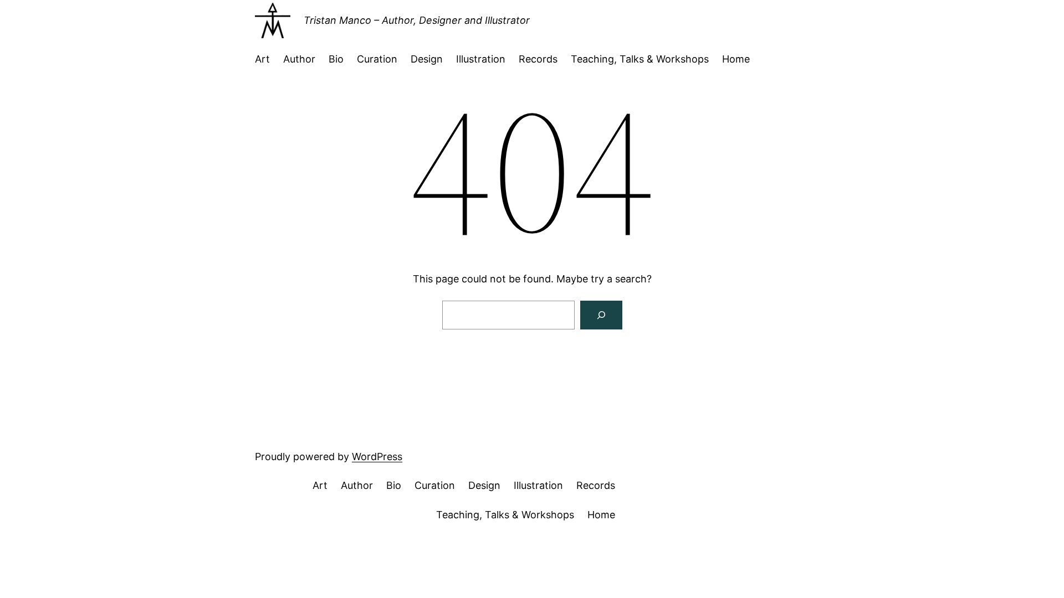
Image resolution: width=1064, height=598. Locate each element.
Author (299, 59)
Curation (377, 59)
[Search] (601, 315)
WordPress (377, 456)
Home (736, 59)
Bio (336, 59)
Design (427, 59)
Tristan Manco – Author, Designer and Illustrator (417, 20)
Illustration (480, 59)
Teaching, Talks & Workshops (640, 59)
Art (262, 59)
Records (538, 59)
